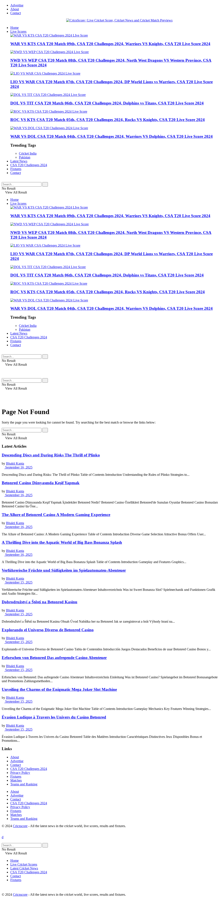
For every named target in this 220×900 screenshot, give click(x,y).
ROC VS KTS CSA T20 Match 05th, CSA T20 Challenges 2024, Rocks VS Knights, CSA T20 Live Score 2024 (107, 119)
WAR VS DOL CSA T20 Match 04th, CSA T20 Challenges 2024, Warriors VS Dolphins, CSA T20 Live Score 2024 (111, 136)
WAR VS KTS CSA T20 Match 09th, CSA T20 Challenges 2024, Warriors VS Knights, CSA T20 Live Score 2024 (110, 43)
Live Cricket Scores (23, 864)
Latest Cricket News (24, 868)
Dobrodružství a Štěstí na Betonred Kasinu (39, 602)
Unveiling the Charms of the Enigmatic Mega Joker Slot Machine (59, 689)
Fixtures (15, 169)
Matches (16, 780)
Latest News (18, 161)
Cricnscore (20, 826)
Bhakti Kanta (15, 463)
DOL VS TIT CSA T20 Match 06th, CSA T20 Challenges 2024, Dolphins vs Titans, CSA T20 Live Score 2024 (107, 103)
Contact (15, 13)
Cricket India (28, 153)
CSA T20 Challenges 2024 (28, 165)
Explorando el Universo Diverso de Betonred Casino (48, 630)
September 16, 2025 (18, 467)
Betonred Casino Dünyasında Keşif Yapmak (40, 483)
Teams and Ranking (23, 784)
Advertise (16, 5)
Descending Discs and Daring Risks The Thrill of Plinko (51, 455)
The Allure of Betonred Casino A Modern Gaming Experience (56, 514)
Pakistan (24, 157)
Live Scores (18, 31)
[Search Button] (45, 184)
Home (14, 27)
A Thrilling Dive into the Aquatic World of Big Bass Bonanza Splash (62, 542)
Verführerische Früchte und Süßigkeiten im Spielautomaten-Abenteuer (64, 570)
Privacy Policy (20, 772)
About (14, 9)
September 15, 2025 (18, 582)
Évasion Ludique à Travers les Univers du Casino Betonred (54, 717)
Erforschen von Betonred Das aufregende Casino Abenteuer (54, 657)
